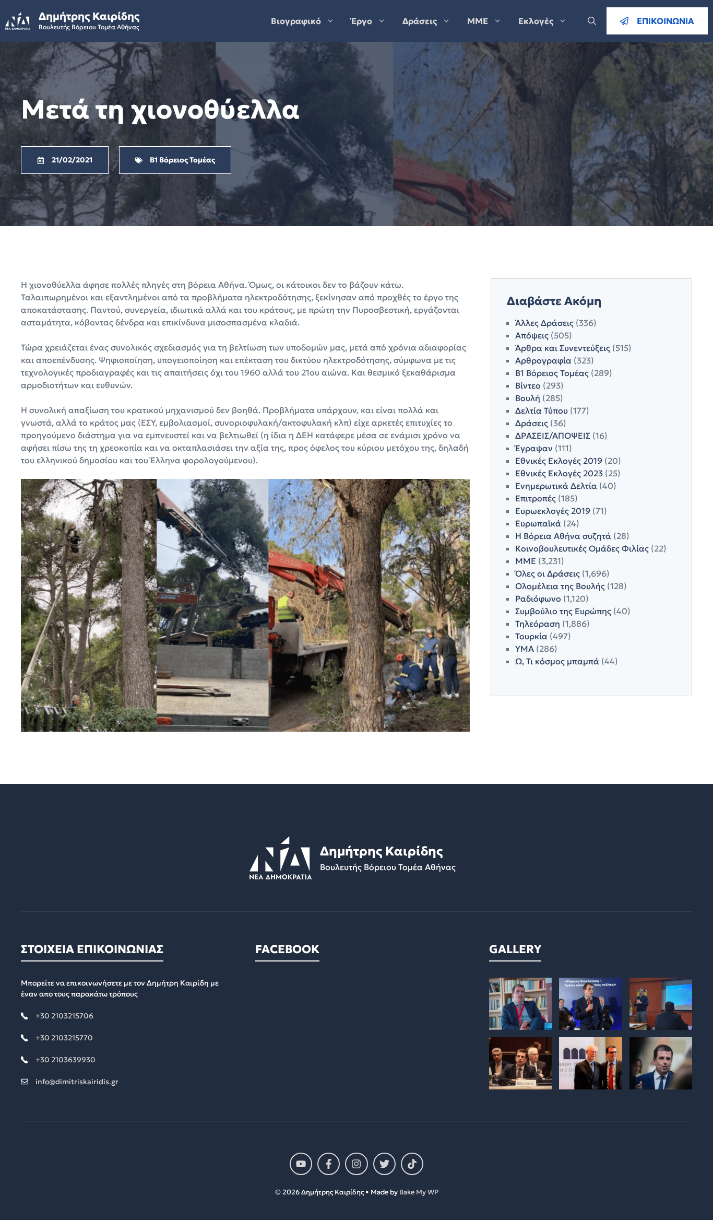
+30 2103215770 (64, 1037)
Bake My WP (418, 1192)
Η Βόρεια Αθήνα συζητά (563, 536)
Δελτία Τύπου (541, 410)
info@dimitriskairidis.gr (76, 1081)
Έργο (361, 21)
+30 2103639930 (65, 1059)
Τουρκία (531, 636)
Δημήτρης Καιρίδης (89, 16)
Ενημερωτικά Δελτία (556, 485)
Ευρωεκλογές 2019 (552, 511)
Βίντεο (528, 385)
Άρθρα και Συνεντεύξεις (562, 348)
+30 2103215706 (64, 1015)
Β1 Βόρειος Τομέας (552, 373)
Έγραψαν (534, 448)
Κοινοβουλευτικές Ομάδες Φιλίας (582, 548)
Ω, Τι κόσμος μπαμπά (557, 661)
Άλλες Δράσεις (544, 323)
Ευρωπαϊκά (538, 523)
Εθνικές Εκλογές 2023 (559, 473)
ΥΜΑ (524, 648)
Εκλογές (535, 21)
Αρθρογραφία (543, 360)
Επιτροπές (535, 498)
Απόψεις (532, 335)
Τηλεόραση (537, 623)
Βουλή (527, 398)
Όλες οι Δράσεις (547, 573)
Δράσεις (419, 21)
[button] (592, 21)
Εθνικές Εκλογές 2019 (558, 460)
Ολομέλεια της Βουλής (560, 586)
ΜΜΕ (477, 21)
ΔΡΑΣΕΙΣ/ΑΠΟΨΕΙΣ (552, 435)
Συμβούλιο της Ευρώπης (563, 611)
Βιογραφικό (296, 21)
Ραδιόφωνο (538, 598)
